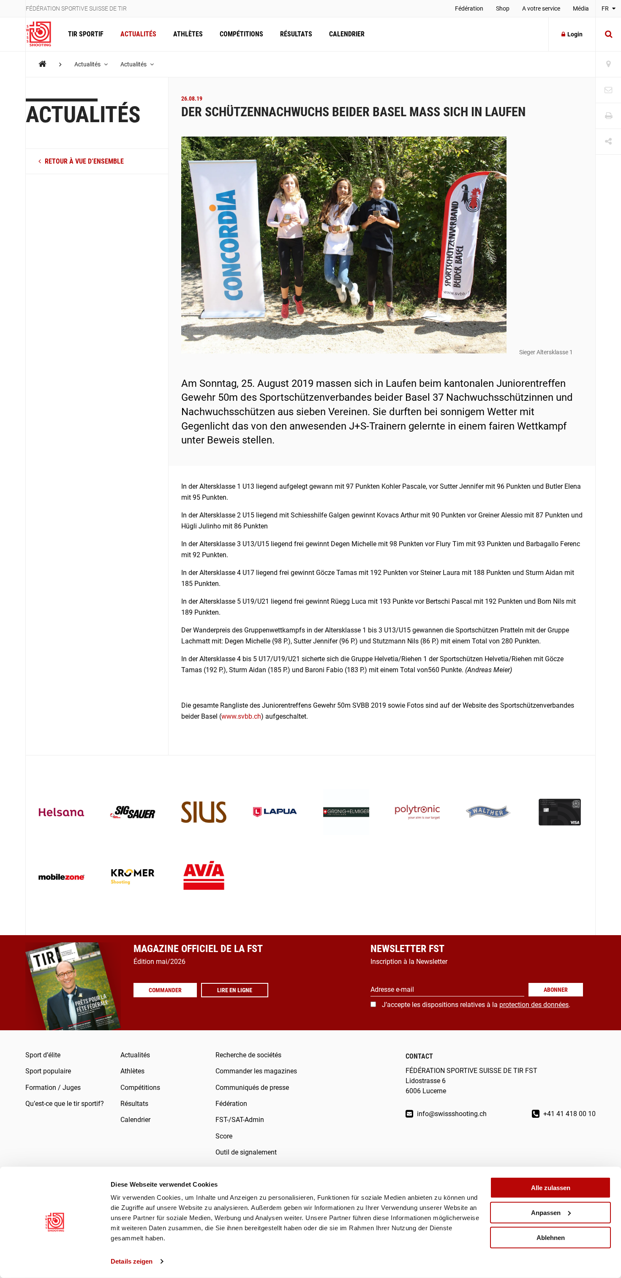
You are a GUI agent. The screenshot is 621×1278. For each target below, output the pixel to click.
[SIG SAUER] (133, 813)
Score (223, 1136)
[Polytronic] (417, 813)
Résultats (296, 34)
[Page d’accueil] (43, 34)
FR (606, 8)
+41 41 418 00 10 (569, 1114)
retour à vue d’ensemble (83, 161)
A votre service (541, 8)
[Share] (608, 142)
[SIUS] (204, 813)
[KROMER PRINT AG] (133, 878)
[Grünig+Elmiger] (346, 813)
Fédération (469, 8)
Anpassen (546, 1212)
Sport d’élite (42, 1055)
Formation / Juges (53, 1088)
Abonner (556, 989)
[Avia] (204, 878)
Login (575, 34)
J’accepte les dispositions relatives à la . (476, 1005)
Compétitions (241, 34)
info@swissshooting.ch (451, 1114)
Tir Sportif (86, 34)
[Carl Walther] (488, 813)
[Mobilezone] (61, 878)
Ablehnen (551, 1237)
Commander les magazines (256, 1071)
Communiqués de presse (252, 1088)
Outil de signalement (246, 1152)
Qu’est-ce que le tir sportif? (64, 1104)
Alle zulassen (550, 1187)
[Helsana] (61, 813)
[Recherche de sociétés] (608, 64)
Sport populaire (48, 1071)
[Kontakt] (608, 90)
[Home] (42, 64)
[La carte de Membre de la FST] (560, 813)
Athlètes (188, 34)
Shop (502, 8)
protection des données (534, 1005)
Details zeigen (132, 1261)
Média (581, 8)
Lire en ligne (234, 990)
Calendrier (347, 34)
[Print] (608, 116)
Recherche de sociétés (248, 1055)
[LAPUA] (275, 813)
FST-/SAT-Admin (239, 1120)
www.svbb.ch (241, 716)
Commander (165, 990)
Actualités (138, 34)
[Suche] (608, 34)
